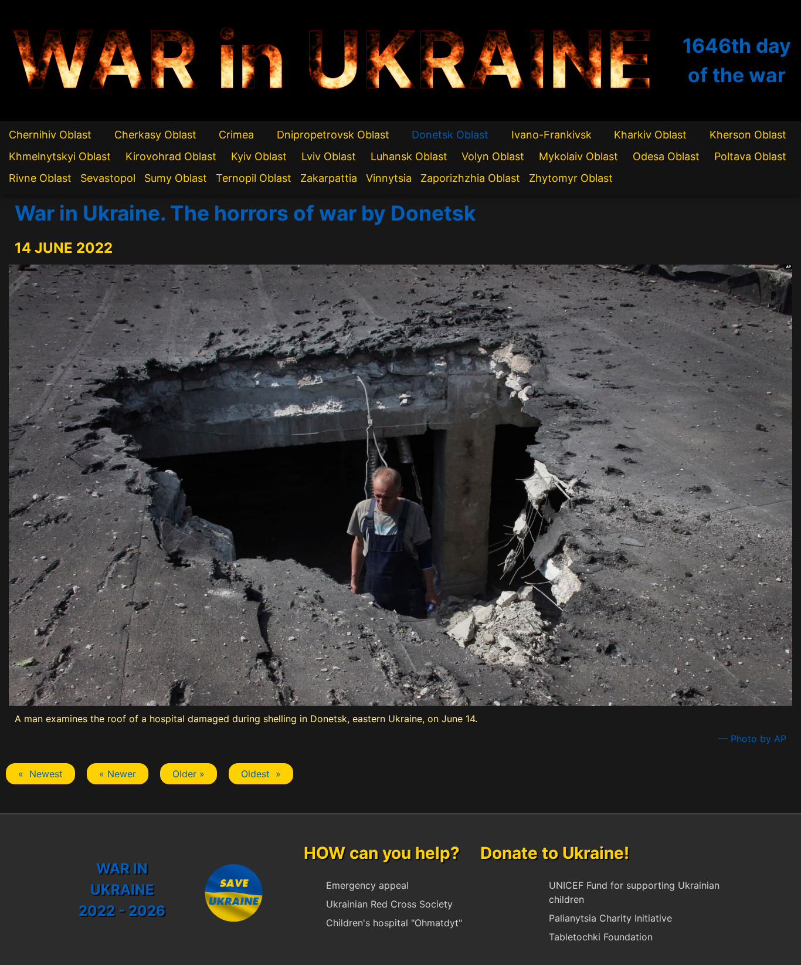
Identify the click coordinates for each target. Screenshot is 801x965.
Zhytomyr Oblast (571, 178)
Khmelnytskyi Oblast (60, 156)
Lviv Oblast (328, 156)
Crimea (236, 134)
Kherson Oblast (748, 134)
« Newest (40, 774)
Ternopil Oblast (253, 178)
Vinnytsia (389, 178)
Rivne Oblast (40, 178)
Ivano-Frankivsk (551, 134)
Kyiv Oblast (259, 156)
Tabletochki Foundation (601, 937)
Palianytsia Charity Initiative (610, 918)
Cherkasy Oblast (155, 134)
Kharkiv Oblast (650, 134)
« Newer (117, 774)
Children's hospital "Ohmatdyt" (394, 923)
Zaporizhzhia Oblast (470, 178)
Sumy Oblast (175, 178)
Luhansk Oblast (409, 156)
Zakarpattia (328, 178)
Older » (188, 774)
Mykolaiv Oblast (578, 156)
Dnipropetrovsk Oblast (333, 134)
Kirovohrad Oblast (170, 156)
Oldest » (261, 774)
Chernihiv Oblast (50, 134)
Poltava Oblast (750, 156)
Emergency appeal (367, 885)
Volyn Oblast (492, 156)
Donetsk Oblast (450, 134)
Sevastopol (107, 178)
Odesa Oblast (666, 156)
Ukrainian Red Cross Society (389, 904)
